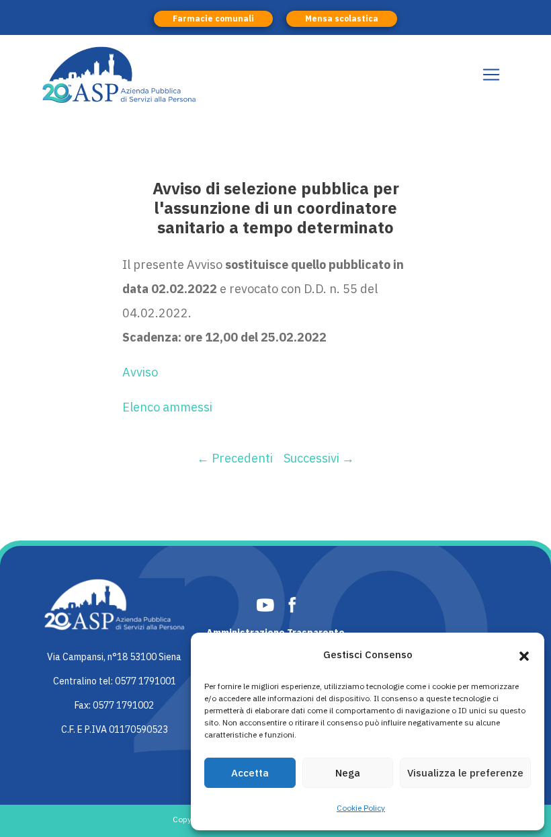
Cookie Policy (361, 808)
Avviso (140, 372)
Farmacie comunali (213, 18)
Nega (347, 772)
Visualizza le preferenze (465, 772)
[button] (524, 655)
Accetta (250, 772)
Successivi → (319, 458)
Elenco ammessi (167, 407)
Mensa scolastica (341, 18)
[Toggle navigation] (491, 74)
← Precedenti (235, 458)
